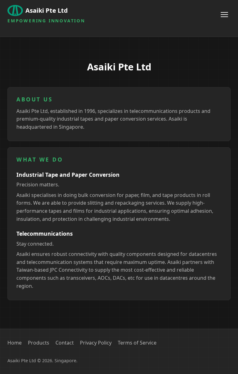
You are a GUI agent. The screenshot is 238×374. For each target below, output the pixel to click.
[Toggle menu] (224, 15)
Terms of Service (137, 342)
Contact (64, 342)
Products (38, 342)
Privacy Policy (96, 342)
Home (14, 342)
